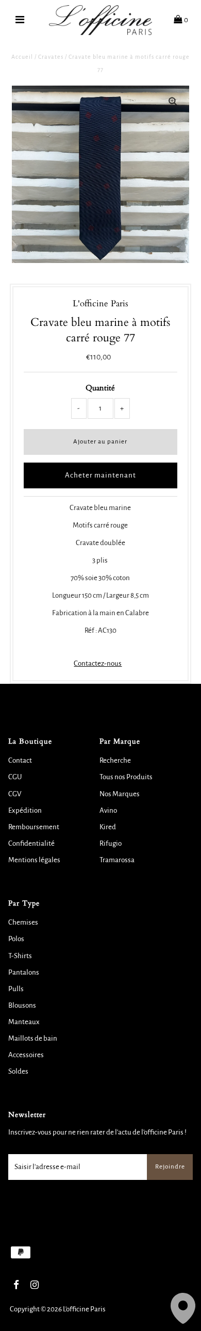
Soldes (18, 1071)
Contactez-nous (98, 663)
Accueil (22, 57)
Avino (108, 810)
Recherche (115, 760)
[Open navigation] (20, 20)
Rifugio (110, 843)
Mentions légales (34, 860)
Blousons (22, 1005)
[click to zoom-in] (172, 102)
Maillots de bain (32, 1038)
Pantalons (23, 972)
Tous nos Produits (126, 777)
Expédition (25, 810)
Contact (20, 760)
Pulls (16, 989)
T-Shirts (20, 956)
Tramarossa (117, 860)
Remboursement (33, 827)
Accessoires (26, 1055)
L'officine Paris (84, 1309)
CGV (14, 794)
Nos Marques (119, 794)
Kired (107, 827)
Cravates (50, 57)
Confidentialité (31, 843)
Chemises (23, 922)
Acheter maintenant (100, 475)
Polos (16, 939)
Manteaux (24, 1022)
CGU (15, 777)
